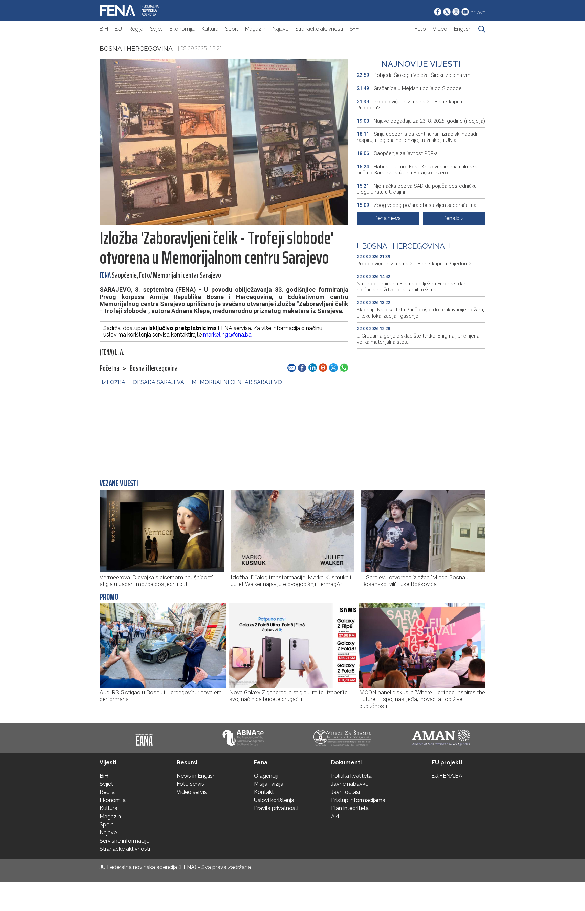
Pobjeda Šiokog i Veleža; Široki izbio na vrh (413, 75)
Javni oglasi (345, 792)
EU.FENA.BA (446, 776)
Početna (110, 368)
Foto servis (190, 784)
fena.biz (454, 218)
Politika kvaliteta (351, 776)
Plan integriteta (350, 808)
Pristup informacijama (358, 800)
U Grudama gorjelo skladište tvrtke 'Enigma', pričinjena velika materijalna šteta (418, 339)
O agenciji (266, 776)
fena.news (388, 218)
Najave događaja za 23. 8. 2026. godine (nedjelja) (421, 121)
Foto (420, 29)
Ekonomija (182, 29)
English (463, 29)
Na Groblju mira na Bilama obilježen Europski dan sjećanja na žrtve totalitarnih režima (412, 287)
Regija (136, 29)
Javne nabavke (349, 784)
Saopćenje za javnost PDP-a (397, 153)
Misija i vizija (268, 784)
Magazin (255, 29)
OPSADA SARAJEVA (158, 382)
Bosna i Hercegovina (136, 48)
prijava (478, 12)
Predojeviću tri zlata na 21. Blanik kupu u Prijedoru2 (410, 105)
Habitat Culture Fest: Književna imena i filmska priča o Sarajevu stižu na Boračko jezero (417, 170)
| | (403, 246)
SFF (354, 29)
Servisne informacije (124, 841)
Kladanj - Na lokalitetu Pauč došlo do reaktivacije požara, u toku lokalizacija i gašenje (420, 313)
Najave (280, 29)
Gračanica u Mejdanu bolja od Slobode (410, 88)
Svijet (156, 29)
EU (118, 29)
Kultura (209, 29)
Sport (231, 29)
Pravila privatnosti (276, 808)
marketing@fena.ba (227, 334)
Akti (336, 816)
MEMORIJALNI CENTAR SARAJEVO (237, 382)
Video (440, 29)
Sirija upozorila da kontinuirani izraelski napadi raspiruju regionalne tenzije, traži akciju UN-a (417, 137)
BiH (104, 29)
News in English (196, 776)
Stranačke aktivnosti (319, 29)
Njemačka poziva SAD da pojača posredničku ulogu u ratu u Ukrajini (417, 189)
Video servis (192, 792)
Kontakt (264, 792)
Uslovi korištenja (274, 800)
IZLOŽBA (113, 382)
